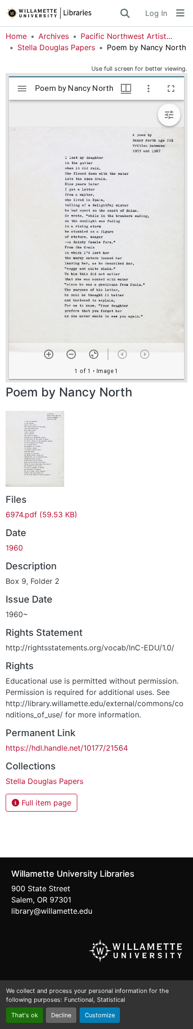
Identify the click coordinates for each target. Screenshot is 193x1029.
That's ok (24, 1015)
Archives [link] (53, 36)
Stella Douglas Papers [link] (56, 47)
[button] (62, 13)
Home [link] (16, 36)
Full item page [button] (45, 802)
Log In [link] (156, 13)
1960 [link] (14, 547)
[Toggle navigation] (180, 13)
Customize (100, 1015)
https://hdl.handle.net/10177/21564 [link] (67, 748)
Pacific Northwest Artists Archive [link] (127, 36)
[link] (96, 514)
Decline (61, 1015)
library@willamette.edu (51, 911)
